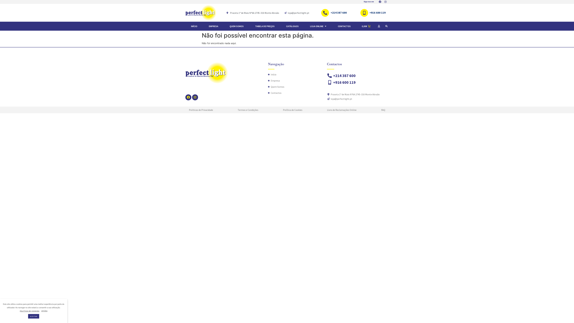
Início (194, 26)
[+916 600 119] (364, 13)
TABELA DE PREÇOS (265, 26)
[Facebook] (188, 97)
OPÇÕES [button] (44, 311)
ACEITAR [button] (33, 316)
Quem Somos (237, 26)
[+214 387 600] (325, 13)
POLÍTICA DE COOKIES (29, 311)
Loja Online (316, 26)
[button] (386, 26)
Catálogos (292, 26)
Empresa (213, 26)
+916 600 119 (378, 12)
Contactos (344, 26)
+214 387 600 (339, 12)
